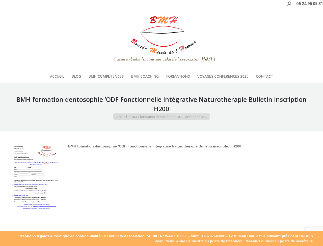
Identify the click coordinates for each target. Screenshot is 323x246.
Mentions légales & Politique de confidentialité (60, 236)
